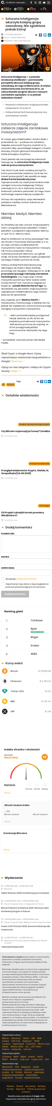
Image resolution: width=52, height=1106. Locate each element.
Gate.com (24, 1059)
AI (48, 68)
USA (17, 1066)
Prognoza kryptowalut (13, 1074)
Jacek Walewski (17, 37)
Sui (27, 1046)
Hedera (5, 1049)
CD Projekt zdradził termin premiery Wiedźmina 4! (22, 514)
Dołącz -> (16, 371)
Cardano (6, 1043)
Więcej (7, 793)
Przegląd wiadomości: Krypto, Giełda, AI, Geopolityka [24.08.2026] (25, 472)
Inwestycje (39, 1072)
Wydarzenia (14, 878)
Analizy (5, 1072)
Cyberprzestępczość (34, 1069)
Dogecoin (27, 1040)
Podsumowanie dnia (39, 463)
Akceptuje (21, 578)
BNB (31, 7)
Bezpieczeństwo (32, 1077)
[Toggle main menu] (48, 2)
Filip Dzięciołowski (22, 40)
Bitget (34, 637)
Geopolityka (32, 1074)
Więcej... (6, 849)
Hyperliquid (18, 1043)
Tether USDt (17, 691)
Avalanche (16, 1049)
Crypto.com (37, 1059)
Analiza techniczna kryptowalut (34, 424)
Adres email (7, 568)
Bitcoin (6, 7)
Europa (10, 384)
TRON (36, 1040)
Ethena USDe (17, 1046)
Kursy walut (14, 663)
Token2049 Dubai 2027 (12, 946)
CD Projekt (44, 505)
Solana (5, 1040)
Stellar (5, 1046)
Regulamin (20, 1089)
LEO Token (36, 1046)
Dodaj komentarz (15, 594)
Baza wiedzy (30, 1086)
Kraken (35, 645)
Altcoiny (28, 1072)
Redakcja (41, 1086)
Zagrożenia (7, 1077)
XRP (44, 7)
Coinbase (37, 620)
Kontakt (10, 1089)
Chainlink (31, 1043)
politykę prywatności (26, 578)
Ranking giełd (13, 611)
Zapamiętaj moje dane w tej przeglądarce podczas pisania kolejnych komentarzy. (27, 585)
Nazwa (5, 556)
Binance (14, 1059)
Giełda (36, 1066)
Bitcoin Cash (44, 1043)
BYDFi (5, 1059)
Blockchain (7, 1066)
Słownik (19, 1086)
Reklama (10, 1086)
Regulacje (26, 1066)
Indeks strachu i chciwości (22, 749)
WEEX (34, 654)
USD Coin (15, 1040)
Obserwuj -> (17, 361)
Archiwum (26, 1092)
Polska (18, 1072)
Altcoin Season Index (16, 805)
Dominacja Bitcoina (15, 833)
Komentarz (7, 533)
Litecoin (27, 1049)
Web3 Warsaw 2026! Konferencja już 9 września (25, 893)
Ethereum (20, 7)
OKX (47, 1059)
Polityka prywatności (36, 1089)
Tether (26, 1038)
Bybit (34, 629)
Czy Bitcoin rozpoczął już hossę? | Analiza (16, 2)
